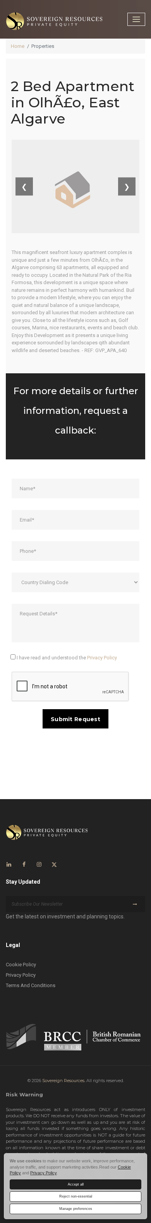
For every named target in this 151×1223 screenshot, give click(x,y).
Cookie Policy (21, 964)
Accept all (76, 1184)
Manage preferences (75, 1209)
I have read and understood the (66, 658)
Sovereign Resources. (63, 1080)
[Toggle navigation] (136, 19)
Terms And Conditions (30, 985)
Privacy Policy (102, 658)
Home (17, 46)
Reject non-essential (75, 1196)
